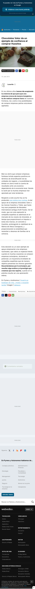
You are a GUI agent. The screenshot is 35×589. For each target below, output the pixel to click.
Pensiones (16, 29)
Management (6, 476)
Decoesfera (5, 557)
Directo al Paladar (7, 542)
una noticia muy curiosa (18, 200)
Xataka (4, 519)
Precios (24, 29)
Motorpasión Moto (23, 545)
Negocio (4, 483)
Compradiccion (6, 559)
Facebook (16, 70)
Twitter (20, 70)
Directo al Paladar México (9, 576)
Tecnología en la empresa (7, 487)
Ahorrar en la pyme (24, 483)
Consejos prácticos (8, 465)
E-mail (26, 70)
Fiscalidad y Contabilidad (22, 472)
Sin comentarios (9, 70)
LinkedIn (25, 450)
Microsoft (32, 29)
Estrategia (5, 471)
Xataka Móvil (5, 521)
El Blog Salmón (22, 554)
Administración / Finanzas (23, 466)
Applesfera (5, 524)
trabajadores (22, 487)
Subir (28, 509)
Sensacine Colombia (24, 574)
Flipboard (23, 70)
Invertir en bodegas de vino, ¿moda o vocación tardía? (15, 282)
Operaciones (12, 291)
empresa (22, 291)
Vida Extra (21, 521)
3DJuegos (21, 519)
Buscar (32, 502)
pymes (4, 480)
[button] (11, 84)
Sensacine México (23, 571)
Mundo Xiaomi (6, 529)
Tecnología (21, 476)
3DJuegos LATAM (23, 568)
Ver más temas (8, 494)
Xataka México (6, 568)
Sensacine (21, 530)
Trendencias (5, 554)
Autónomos (7, 29)
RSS (17, 450)
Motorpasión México (24, 576)
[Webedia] (7, 510)
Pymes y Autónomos (24, 557)
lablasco (17, 285)
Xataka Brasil (5, 571)
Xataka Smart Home (7, 526)
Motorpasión (21, 542)
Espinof (20, 533)
